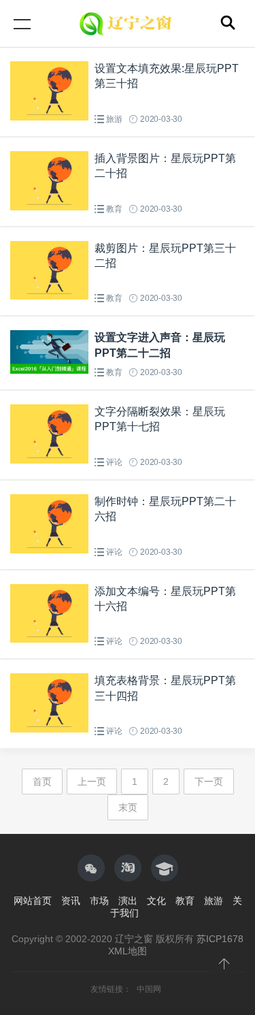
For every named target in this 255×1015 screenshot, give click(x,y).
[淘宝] (127, 868)
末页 (127, 807)
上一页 (92, 781)
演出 (127, 900)
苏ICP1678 (220, 938)
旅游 (114, 119)
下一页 (208, 781)
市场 (99, 900)
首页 (42, 781)
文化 (156, 900)
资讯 (70, 900)
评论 (114, 462)
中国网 (149, 989)
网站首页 (33, 900)
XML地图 (127, 951)
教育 (114, 209)
